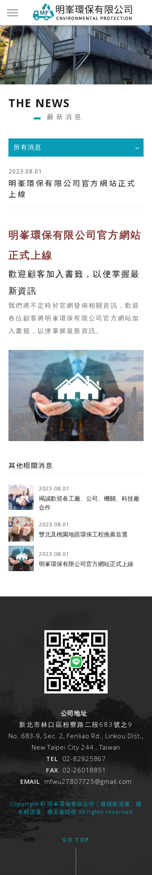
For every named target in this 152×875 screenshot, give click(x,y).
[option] (76, 67)
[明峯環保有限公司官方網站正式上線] (21, 558)
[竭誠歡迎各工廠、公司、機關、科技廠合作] (21, 497)
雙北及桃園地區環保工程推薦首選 (83, 534)
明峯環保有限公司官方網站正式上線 (86, 564)
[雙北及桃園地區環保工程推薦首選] (21, 529)
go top (76, 839)
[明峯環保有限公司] (76, 691)
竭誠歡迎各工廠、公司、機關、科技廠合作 (89, 503)
